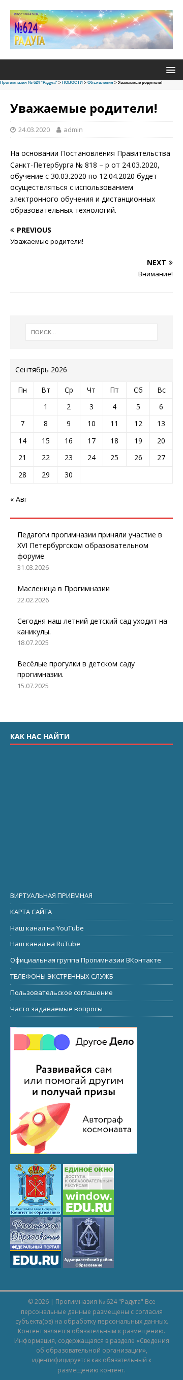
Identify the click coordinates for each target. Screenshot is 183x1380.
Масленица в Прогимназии (63, 588)
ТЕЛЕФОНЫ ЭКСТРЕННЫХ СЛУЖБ (61, 976)
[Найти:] (91, 332)
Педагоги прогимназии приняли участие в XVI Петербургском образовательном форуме (89, 545)
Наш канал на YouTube (47, 928)
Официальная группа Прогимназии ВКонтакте (85, 960)
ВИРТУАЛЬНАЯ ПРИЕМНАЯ (51, 895)
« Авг (18, 499)
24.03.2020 (34, 129)
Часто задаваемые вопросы (56, 1008)
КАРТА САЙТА (31, 911)
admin (73, 129)
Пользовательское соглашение (61, 992)
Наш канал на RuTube (45, 943)
